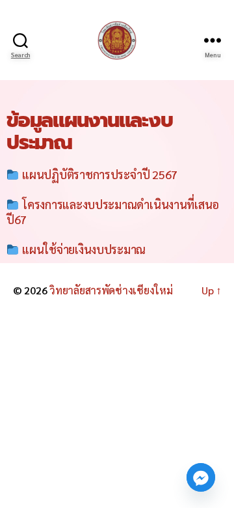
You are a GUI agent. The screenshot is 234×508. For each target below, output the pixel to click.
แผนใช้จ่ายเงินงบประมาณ (83, 249)
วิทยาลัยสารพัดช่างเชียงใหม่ (110, 290)
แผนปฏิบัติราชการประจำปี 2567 (98, 174)
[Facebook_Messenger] (201, 477)
